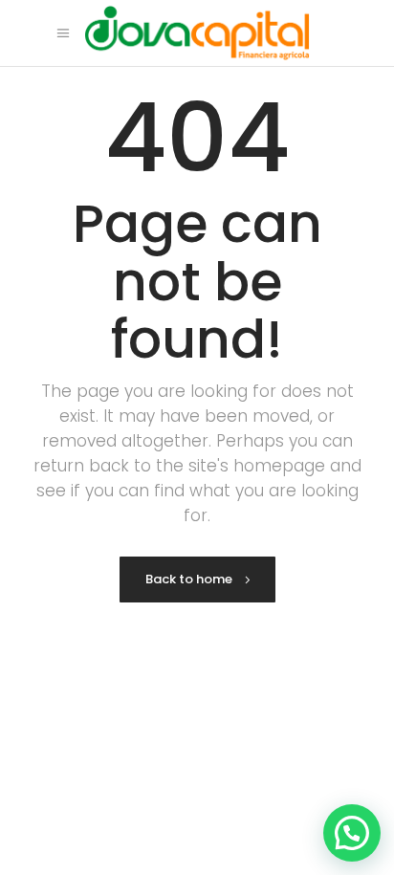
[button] (352, 833)
